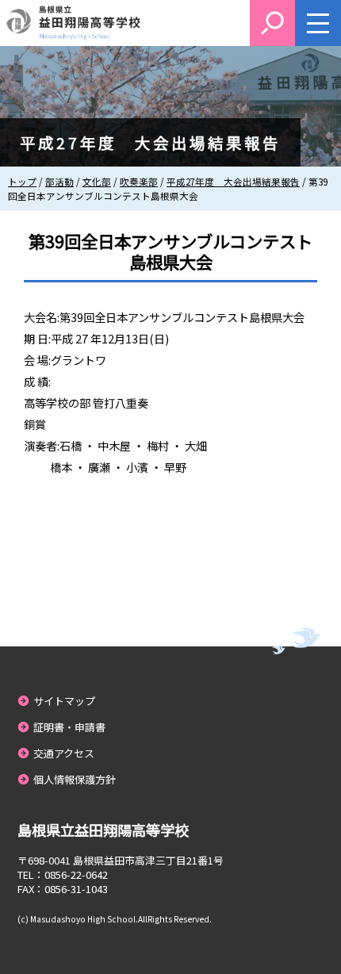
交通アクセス (63, 753)
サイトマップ (64, 700)
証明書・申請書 (69, 726)
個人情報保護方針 (74, 779)
